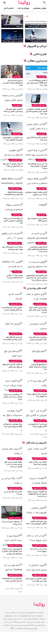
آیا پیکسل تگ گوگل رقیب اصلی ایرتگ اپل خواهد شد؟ (12, 338)
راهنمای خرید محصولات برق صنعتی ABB (37, 219)
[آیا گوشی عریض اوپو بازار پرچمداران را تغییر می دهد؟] (36, 21)
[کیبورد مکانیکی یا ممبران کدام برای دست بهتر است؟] (36, 569)
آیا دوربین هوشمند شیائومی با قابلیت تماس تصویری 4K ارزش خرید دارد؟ (36, 111)
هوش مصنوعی (17, 134)
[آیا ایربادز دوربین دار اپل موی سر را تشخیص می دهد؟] (12, 154)
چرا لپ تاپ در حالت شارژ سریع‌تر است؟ (38, 550)
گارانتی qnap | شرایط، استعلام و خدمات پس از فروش (36, 193)
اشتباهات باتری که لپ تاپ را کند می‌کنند (12, 523)
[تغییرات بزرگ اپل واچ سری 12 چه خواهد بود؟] (36, 385)
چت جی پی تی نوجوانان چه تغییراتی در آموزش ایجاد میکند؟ (12, 40)
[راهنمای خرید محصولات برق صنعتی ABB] (36, 209)
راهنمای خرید (17, 77)
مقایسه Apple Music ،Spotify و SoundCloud (13, 193)
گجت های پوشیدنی (15, 160)
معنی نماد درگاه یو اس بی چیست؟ (13, 492)
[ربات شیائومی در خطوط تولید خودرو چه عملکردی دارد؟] (36, 35)
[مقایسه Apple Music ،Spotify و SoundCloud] (12, 183)
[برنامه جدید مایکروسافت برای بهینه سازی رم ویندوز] (12, 238)
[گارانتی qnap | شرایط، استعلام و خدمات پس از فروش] (36, 183)
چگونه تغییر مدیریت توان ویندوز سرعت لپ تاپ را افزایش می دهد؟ (13, 464)
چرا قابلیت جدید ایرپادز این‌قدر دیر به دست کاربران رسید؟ (12, 396)
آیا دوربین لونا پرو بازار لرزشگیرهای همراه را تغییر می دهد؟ (13, 82)
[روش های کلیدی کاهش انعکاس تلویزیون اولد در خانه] (36, 512)
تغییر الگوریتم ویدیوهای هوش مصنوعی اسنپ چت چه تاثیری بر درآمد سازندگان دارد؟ (36, 277)
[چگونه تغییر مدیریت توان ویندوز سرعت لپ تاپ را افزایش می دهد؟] (11, 453)
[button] (43, 3)
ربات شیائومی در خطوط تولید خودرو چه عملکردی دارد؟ (37, 40)
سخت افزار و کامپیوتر (39, 105)
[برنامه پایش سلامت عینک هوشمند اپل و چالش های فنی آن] (36, 298)
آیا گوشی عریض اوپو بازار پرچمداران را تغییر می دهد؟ (37, 25)
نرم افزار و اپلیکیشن (15, 189)
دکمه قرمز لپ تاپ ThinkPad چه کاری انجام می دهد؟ (12, 579)
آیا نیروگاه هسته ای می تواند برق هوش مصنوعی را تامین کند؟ (13, 220)
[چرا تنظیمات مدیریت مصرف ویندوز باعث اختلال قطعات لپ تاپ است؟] (36, 482)
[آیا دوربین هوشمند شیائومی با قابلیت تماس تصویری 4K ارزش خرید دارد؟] (36, 100)
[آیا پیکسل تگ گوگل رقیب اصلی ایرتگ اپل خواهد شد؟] (11, 328)
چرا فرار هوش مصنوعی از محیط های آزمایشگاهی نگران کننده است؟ (37, 249)
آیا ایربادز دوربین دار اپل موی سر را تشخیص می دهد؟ (13, 165)
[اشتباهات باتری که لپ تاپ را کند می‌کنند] (11, 512)
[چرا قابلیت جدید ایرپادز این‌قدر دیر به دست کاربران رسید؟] (11, 385)
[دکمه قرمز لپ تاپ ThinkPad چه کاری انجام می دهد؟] (11, 569)
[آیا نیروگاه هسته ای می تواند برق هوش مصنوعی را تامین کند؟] (12, 209)
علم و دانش (40, 54)
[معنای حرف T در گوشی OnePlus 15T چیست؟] (12, 266)
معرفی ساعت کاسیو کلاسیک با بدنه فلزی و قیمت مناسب (11, 308)
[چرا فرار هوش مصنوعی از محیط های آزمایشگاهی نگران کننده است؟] (36, 238)
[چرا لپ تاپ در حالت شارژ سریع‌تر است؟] (36, 540)
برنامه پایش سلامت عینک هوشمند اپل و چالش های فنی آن (38, 310)
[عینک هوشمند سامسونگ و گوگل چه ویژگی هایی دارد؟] (11, 415)
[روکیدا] (24, 2)
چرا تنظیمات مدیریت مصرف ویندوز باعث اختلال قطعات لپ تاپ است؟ (37, 494)
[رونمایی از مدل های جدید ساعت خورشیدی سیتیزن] (36, 328)
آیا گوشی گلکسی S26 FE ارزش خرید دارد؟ (13, 25)
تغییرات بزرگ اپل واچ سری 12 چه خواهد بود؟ (37, 395)
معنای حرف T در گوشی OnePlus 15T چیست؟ (15, 276)
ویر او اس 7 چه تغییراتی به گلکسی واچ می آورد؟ (37, 425)
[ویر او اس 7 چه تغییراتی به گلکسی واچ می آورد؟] (36, 415)
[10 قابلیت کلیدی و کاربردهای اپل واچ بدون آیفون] (11, 355)
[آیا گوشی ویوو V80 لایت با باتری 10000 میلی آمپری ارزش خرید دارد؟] (36, 71)
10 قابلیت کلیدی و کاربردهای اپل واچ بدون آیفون (12, 365)
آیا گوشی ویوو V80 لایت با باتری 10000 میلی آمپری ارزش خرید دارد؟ (37, 82)
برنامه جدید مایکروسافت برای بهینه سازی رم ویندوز (12, 248)
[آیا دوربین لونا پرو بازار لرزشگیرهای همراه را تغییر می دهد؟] (12, 71)
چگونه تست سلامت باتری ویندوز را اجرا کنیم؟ (38, 463)
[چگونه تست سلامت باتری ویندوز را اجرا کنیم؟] (36, 453)
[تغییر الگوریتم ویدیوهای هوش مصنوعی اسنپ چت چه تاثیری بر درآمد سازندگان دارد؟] (36, 266)
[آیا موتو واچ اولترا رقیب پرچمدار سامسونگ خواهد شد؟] (36, 355)
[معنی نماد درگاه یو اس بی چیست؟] (11, 482)
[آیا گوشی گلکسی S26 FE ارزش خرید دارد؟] (12, 21)
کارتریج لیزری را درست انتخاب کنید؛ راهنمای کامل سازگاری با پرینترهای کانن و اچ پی (12, 551)
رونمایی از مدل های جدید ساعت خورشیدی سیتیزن (38, 338)
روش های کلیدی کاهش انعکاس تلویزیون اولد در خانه (36, 522)
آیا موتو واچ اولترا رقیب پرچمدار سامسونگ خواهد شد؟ (38, 366)
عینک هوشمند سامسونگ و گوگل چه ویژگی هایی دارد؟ (12, 425)
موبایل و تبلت (41, 77)
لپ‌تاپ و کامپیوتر (37, 46)
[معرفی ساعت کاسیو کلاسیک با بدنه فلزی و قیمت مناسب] (11, 298)
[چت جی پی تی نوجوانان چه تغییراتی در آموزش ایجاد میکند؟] (12, 35)
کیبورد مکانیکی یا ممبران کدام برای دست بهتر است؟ (36, 579)
